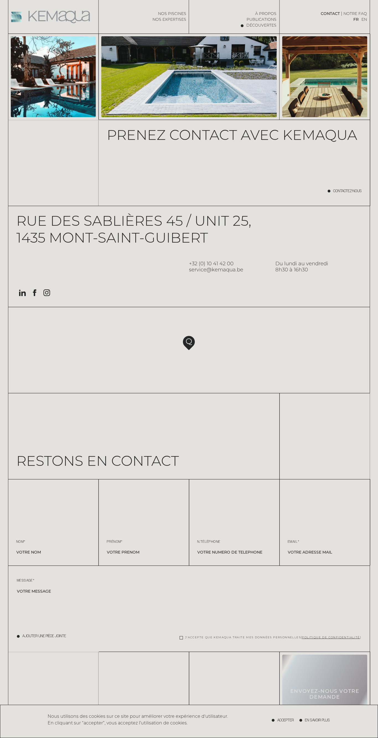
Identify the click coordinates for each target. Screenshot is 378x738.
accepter (285, 720)
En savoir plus (317, 720)
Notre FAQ (355, 14)
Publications (261, 20)
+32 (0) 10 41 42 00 (211, 264)
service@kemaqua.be (216, 270)
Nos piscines (172, 14)
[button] (189, 343)
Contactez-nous (347, 191)
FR (356, 20)
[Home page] (53, 16)
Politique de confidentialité (331, 637)
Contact (330, 14)
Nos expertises (169, 20)
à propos (265, 14)
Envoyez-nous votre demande (324, 694)
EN (364, 20)
